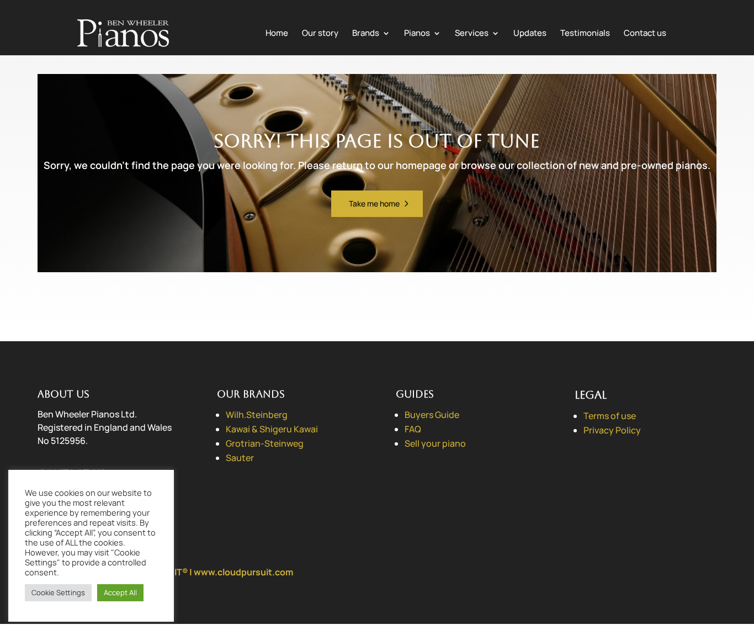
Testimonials (585, 34)
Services (471, 34)
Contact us (645, 34)
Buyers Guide (432, 415)
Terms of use (609, 416)
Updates (529, 34)
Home (277, 34)
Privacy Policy (612, 430)
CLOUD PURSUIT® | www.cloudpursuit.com (202, 572)
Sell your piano (435, 443)
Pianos (417, 34)
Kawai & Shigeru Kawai (272, 429)
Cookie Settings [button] (58, 592)
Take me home (374, 203)
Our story (320, 34)
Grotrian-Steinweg (265, 443)
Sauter (240, 458)
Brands (365, 34)
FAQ (413, 429)
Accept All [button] (120, 592)
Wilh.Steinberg (257, 415)
